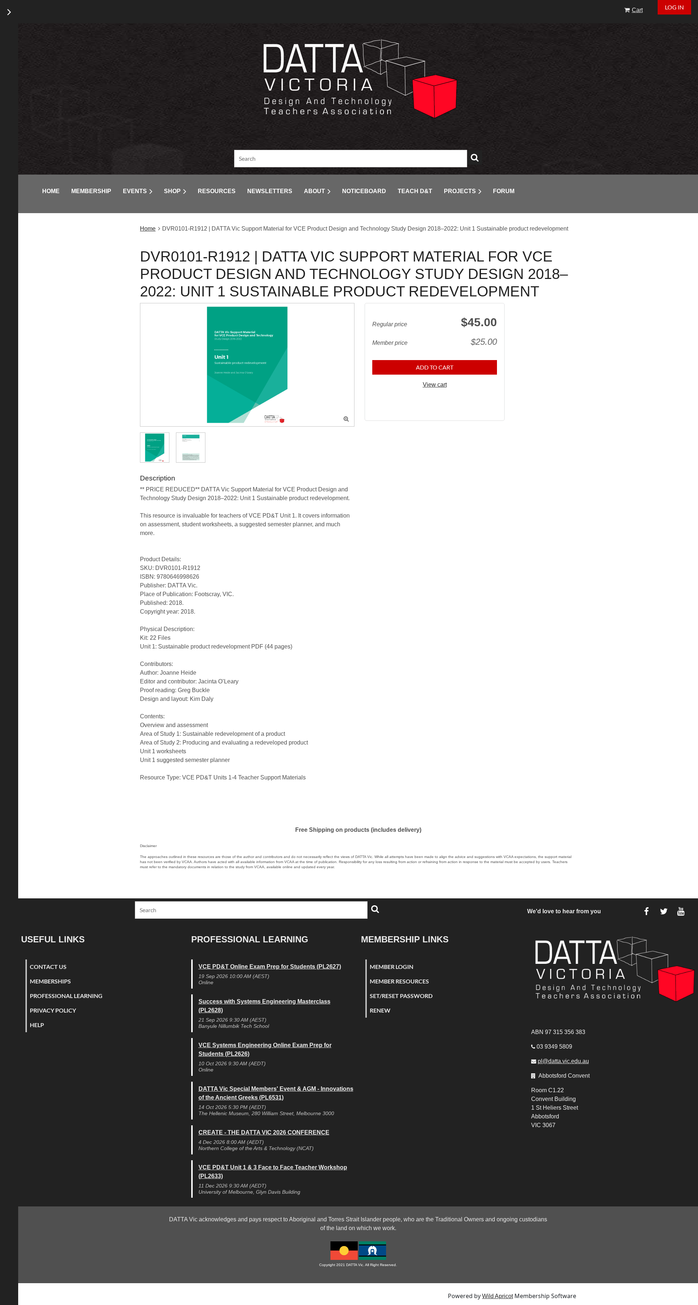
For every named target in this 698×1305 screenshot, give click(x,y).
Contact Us (48, 966)
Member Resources (399, 981)
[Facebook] (646, 911)
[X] (663, 911)
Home (148, 229)
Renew (380, 1010)
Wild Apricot (497, 1296)
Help (37, 1024)
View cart (435, 385)
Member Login (391, 966)
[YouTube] (681, 911)
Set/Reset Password (401, 995)
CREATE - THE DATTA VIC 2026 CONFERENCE (263, 1132)
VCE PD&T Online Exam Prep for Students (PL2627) (269, 966)
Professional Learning (66, 995)
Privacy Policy (53, 1010)
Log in (674, 7)
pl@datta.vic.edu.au (563, 1061)
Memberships (50, 981)
